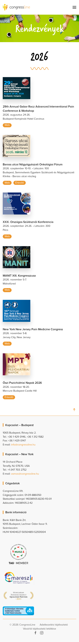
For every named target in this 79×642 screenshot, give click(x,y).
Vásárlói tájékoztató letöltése (39, 628)
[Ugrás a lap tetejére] (74, 409)
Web (7, 125)
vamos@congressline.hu (25, 473)
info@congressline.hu (23, 444)
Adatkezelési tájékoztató (54, 624)
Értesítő (19, 182)
